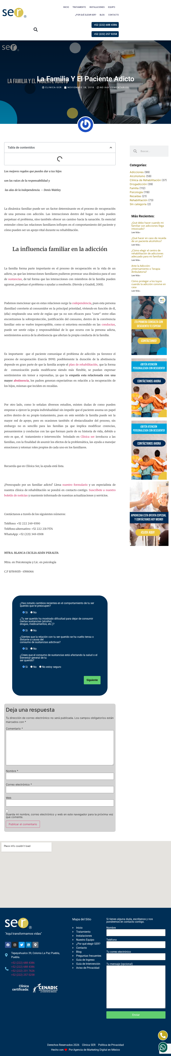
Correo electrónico (19, 784)
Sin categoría (138, 204)
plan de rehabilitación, (83, 364)
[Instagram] (15, 945)
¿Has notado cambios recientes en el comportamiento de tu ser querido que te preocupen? (57, 604)
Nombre (12, 771)
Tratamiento (79, 7)
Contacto (113, 15)
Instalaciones (97, 7)
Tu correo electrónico (118, 952)
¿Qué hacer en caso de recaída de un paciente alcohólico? (148, 239)
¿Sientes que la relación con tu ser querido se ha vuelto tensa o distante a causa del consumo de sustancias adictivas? (57, 640)
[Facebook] (8, 945)
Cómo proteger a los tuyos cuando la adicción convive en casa (148, 284)
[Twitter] (22, 945)
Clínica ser (88, 436)
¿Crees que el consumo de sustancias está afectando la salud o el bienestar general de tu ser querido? (58, 658)
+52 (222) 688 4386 (23, 962)
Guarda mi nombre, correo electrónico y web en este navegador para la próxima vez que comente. (59, 815)
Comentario (14, 728)
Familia (134, 188)
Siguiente (92, 680)
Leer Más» (135, 232)
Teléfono (111, 939)
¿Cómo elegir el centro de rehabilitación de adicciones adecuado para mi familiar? (147, 253)
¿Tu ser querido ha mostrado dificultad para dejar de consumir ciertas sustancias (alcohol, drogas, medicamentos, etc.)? (56, 621)
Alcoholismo (137, 176)
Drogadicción (138, 184)
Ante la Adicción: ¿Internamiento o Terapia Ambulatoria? (145, 268)
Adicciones (137, 172)
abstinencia (21, 380)
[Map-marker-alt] (35, 945)
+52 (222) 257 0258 (23, 974)
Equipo (111, 7)
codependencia (81, 303)
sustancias (15, 279)
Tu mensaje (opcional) (119, 964)
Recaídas (135, 196)
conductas (108, 324)
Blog (102, 15)
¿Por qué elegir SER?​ (85, 15)
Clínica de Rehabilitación (145, 180)
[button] (35, 29)
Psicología (136, 192)
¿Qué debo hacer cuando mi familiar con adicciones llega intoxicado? (147, 225)
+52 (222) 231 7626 (23, 970)
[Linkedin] (29, 945)
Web (8, 797)
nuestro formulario (75, 484)
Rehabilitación (138, 200)
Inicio (66, 7)
